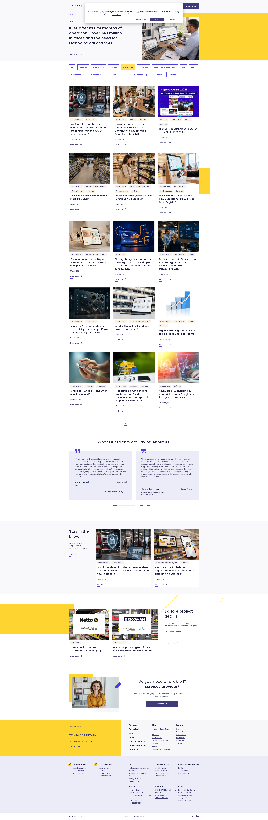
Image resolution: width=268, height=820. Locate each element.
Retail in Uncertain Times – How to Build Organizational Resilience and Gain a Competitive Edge (177, 264)
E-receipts (89, 386)
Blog (82, 15)
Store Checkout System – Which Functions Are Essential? (133, 197)
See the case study (113, 491)
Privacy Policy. (116, 15)
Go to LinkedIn (75, 746)
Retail (178, 729)
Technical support (137, 745)
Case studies (135, 729)
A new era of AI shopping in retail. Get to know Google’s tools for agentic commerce (178, 394)
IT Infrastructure (77, 191)
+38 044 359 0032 (184, 800)
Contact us (191, 6)
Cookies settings (141, 19)
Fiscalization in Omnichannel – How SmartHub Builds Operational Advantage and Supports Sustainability (132, 395)
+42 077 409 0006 (161, 776)
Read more (73, 55)
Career (132, 737)
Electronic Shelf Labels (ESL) (96, 186)
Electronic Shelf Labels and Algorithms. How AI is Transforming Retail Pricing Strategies (175, 570)
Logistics (179, 744)
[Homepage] (76, 8)
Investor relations (137, 741)
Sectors (179, 725)
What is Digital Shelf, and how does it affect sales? (132, 327)
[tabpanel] (100, 475)
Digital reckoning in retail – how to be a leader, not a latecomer (177, 332)
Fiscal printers (179, 186)
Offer (154, 725)
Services (155, 744)
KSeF (72, 22)
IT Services (101, 386)
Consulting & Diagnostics (161, 749)
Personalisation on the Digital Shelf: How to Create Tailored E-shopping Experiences (88, 262)
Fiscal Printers (157, 738)
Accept (157, 19)
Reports (132, 120)
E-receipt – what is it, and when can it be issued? (88, 392)
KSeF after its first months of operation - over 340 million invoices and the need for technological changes (95, 35)
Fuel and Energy (181, 735)
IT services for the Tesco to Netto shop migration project (87, 649)
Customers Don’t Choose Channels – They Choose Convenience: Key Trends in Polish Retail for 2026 (131, 129)
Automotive (180, 738)
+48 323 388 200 (105, 776)
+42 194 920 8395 (161, 798)
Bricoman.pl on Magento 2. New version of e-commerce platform (132, 649)
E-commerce (91, 120)
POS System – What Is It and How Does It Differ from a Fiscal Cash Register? (177, 199)
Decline (172, 19)
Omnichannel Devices (160, 741)
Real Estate (180, 741)
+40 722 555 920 (135, 803)
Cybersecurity (77, 120)
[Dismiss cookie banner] (179, 6)
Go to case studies (173, 631)
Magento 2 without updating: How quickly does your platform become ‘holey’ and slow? (89, 329)
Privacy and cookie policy (134, 816)
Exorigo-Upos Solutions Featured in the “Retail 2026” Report (178, 130)
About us (133, 725)
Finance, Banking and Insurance (187, 732)
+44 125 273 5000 (135, 781)
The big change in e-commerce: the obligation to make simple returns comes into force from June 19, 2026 (133, 264)
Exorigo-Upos (74, 15)
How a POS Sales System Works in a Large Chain (88, 197)
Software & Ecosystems (160, 729)
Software (143, 120)
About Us (163, 120)
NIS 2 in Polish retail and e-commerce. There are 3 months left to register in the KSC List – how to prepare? (88, 129)
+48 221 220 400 (79, 773)
